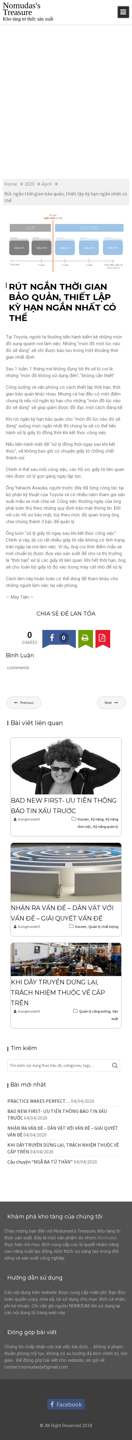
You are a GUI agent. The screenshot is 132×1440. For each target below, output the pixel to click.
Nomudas (107, 1238)
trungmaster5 (20, 224)
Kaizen (90, 217)
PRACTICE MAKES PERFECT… (38, 1101)
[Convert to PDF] (102, 637)
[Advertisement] (66, 94)
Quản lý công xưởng (94, 1011)
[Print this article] (85, 637)
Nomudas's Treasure (22, 9)
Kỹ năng (107, 217)
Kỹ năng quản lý (105, 826)
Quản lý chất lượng (103, 926)
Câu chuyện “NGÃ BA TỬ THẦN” (40, 1162)
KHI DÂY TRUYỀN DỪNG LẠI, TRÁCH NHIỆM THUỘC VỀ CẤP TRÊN (58, 993)
